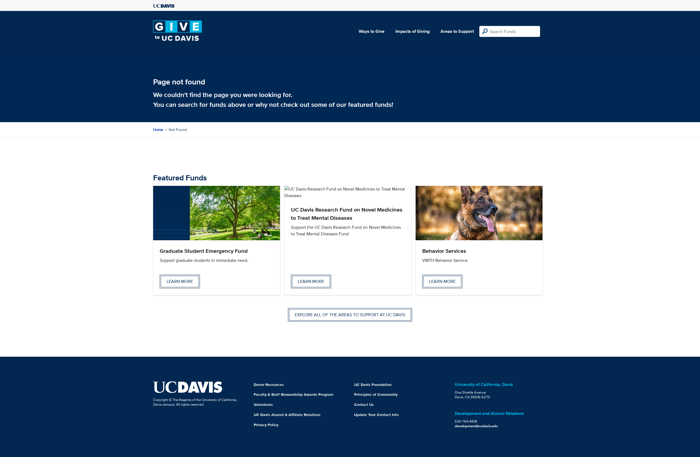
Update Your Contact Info (376, 414)
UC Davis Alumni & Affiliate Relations (287, 414)
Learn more (180, 281)
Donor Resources (269, 384)
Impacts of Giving (412, 31)
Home (158, 129)
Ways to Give (371, 31)
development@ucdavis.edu (476, 426)
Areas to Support (457, 31)
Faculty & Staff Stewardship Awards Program (293, 394)
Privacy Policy (266, 424)
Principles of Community (376, 394)
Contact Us (364, 404)
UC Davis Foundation (373, 384)
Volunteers (263, 404)
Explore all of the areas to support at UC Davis (350, 315)
